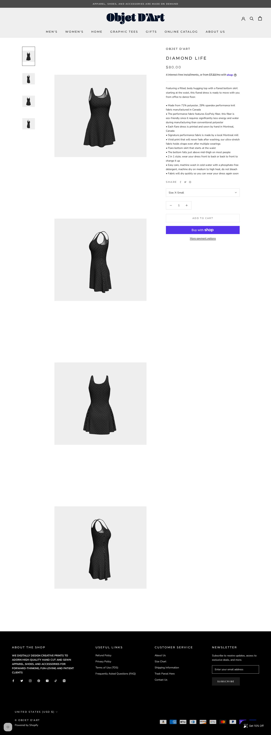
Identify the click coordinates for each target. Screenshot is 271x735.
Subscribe (225, 681)
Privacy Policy (103, 661)
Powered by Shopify (26, 725)
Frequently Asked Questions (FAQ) (115, 673)
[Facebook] (180, 182)
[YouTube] (47, 680)
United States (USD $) (35, 711)
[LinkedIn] (64, 680)
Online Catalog (181, 31)
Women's (74, 31)
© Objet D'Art (27, 720)
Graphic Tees (124, 31)
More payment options (203, 238)
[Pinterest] (190, 182)
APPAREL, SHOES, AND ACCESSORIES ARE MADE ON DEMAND (135, 4)
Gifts (151, 31)
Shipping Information (167, 667)
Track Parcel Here (165, 673)
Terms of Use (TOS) (106, 667)
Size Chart (160, 661)
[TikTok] (55, 680)
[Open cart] (260, 18)
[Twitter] (185, 182)
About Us (215, 31)
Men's (52, 31)
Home (97, 31)
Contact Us (161, 680)
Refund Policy (103, 655)
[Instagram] (30, 680)
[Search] (252, 18)
